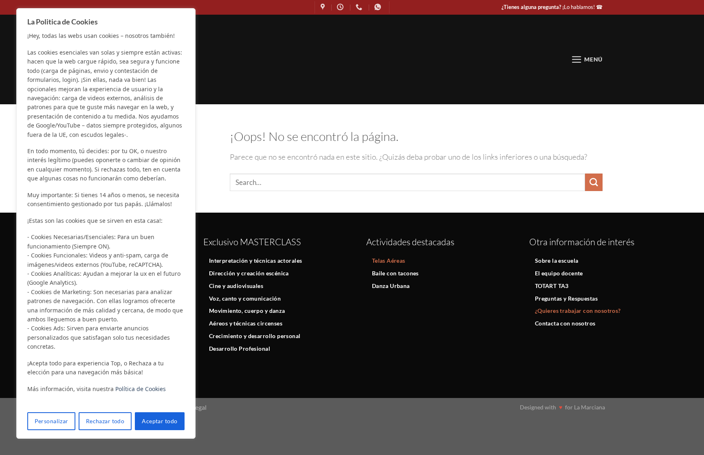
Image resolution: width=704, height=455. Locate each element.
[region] (106, 223)
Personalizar (51, 421)
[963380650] (360, 7)
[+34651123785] (378, 7)
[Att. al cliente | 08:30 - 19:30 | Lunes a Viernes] (341, 7)
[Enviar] (594, 182)
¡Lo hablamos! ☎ (552, 7)
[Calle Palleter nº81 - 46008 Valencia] (324, 7)
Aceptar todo (159, 421)
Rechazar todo (105, 421)
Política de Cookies (140, 389)
